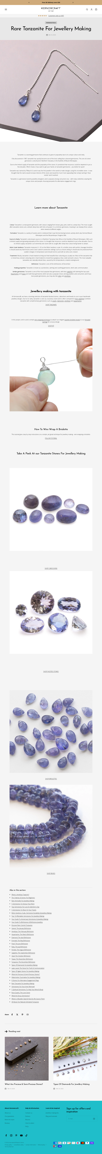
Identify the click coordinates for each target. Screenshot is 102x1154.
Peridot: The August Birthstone (21, 950)
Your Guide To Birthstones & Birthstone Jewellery (27, 922)
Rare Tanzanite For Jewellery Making (23, 983)
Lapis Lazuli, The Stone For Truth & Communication (28, 968)
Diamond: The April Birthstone (21, 937)
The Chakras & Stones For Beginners (23, 898)
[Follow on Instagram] (11, 1135)
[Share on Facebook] (12, 1015)
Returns (27, 1120)
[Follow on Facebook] (6, 1135)
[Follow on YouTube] (21, 1135)
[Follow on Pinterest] (16, 1135)
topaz (24, 274)
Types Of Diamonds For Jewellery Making (24, 965)
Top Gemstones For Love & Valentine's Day (25, 907)
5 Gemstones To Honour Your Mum (23, 904)
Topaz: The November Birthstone (22, 959)
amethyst (67, 301)
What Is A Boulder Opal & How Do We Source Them (28, 999)
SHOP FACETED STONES (51, 671)
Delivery (27, 1116)
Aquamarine (15, 274)
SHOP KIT (51, 326)
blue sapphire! (79, 299)
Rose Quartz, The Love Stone (21, 993)
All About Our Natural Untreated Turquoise (25, 1002)
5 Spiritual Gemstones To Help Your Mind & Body (27, 989)
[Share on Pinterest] (22, 1015)
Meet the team (9, 1120)
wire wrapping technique (42, 320)
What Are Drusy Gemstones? (21, 996)
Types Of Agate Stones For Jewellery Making (25, 971)
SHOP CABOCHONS (51, 568)
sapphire (70, 272)
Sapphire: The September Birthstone (23, 953)
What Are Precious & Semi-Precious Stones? (26, 974)
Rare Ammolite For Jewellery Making (23, 901)
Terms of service (9, 1147)
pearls (54, 301)
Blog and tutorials (51, 1116)
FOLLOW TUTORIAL (51, 438)
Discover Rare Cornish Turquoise (22, 925)
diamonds (60, 301)
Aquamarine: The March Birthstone (23, 934)
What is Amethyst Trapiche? (20, 895)
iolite (59, 276)
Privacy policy (8, 1145)
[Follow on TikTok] (26, 1135)
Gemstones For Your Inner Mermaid (23, 986)
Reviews (7, 1123)
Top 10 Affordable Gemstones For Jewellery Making (28, 916)
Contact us (28, 1113)
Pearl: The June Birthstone (20, 944)
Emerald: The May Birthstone (21, 941)
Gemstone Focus (51, 22)
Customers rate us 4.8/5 (56, 16)
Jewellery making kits (52, 1113)
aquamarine (77, 301)
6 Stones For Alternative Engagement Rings (25, 980)
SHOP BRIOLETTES (51, 779)
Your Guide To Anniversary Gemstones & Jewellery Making (30, 919)
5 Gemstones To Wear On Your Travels (24, 910)
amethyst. (67, 276)
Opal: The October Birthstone (21, 956)
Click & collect (29, 1123)
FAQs (27, 1126)
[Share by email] (28, 1015)
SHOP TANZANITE (51, 305)
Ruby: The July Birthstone (19, 947)
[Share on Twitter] (17, 1015)
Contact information (31, 1145)
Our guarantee (9, 1116)
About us (8, 1113)
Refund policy (41, 1145)
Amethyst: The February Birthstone (23, 931)
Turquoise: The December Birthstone (23, 962)
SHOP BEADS (51, 873)
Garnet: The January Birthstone (21, 928)
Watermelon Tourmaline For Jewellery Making (26, 977)
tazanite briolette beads (72, 320)
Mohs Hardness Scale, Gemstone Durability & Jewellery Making (31, 913)
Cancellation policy (19, 1145)
